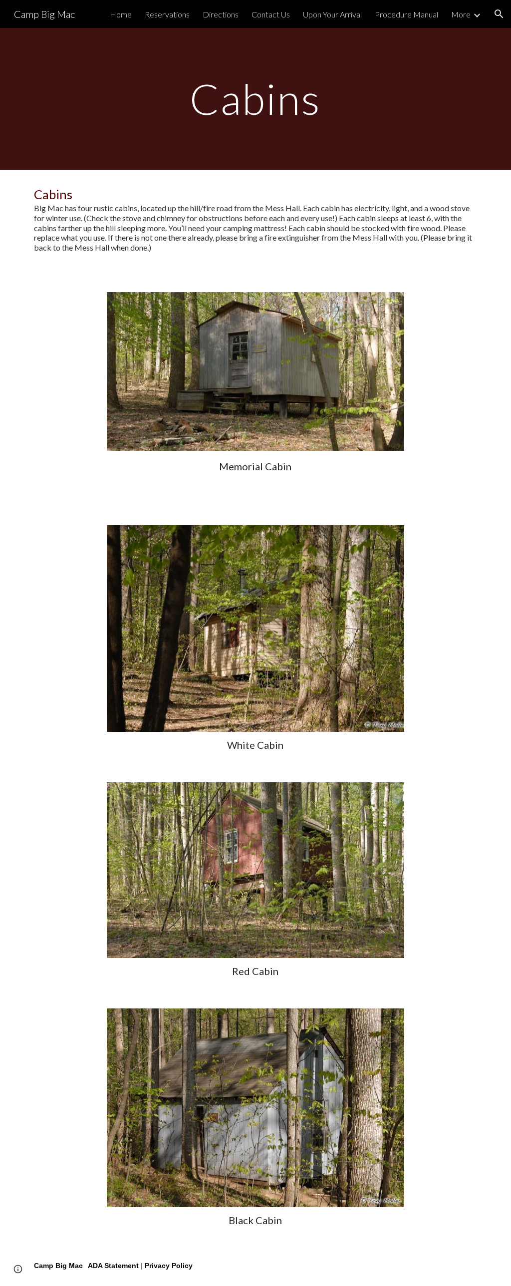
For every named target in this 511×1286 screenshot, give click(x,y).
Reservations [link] (167, 14)
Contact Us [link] (271, 14)
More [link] (461, 14)
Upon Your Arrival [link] (332, 14)
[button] (499, 14)
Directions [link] (221, 14)
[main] (255, 98)
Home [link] (121, 14)
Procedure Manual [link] (406, 14)
